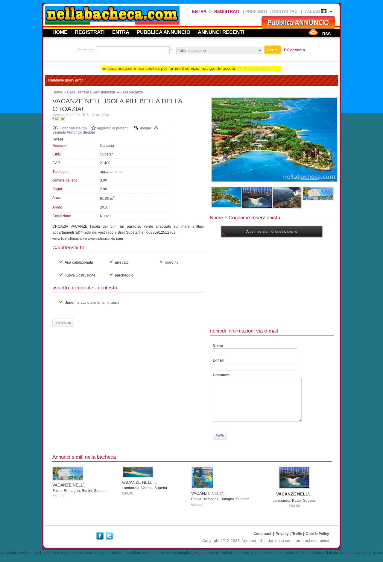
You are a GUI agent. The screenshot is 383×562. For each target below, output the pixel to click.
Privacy (282, 534)
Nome (218, 346)
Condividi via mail (74, 128)
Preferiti (256, 11)
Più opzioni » (294, 50)
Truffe (297, 534)
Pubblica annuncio (163, 32)
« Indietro (63, 323)
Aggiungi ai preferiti (112, 128)
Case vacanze (131, 92)
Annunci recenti (221, 32)
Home (59, 32)
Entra (199, 11)
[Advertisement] (296, 282)
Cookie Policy (317, 534)
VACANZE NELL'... (70, 485)
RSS (326, 33)
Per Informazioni (253, 68)
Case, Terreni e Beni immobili (91, 92)
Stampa (145, 128)
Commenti (221, 375)
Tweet (58, 139)
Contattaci (285, 11)
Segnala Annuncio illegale (73, 132)
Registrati (226, 11)
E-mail (218, 360)
